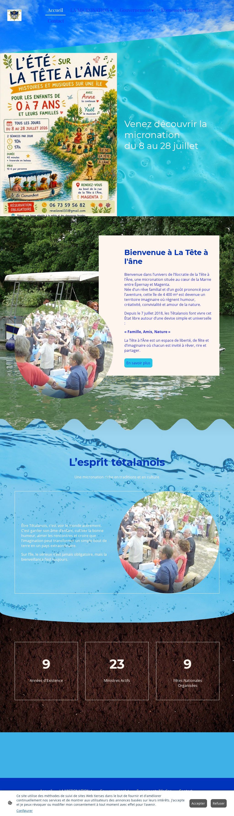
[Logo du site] (14, 15)
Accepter (198, 803)
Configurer (24, 810)
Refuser (219, 803)
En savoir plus (138, 362)
